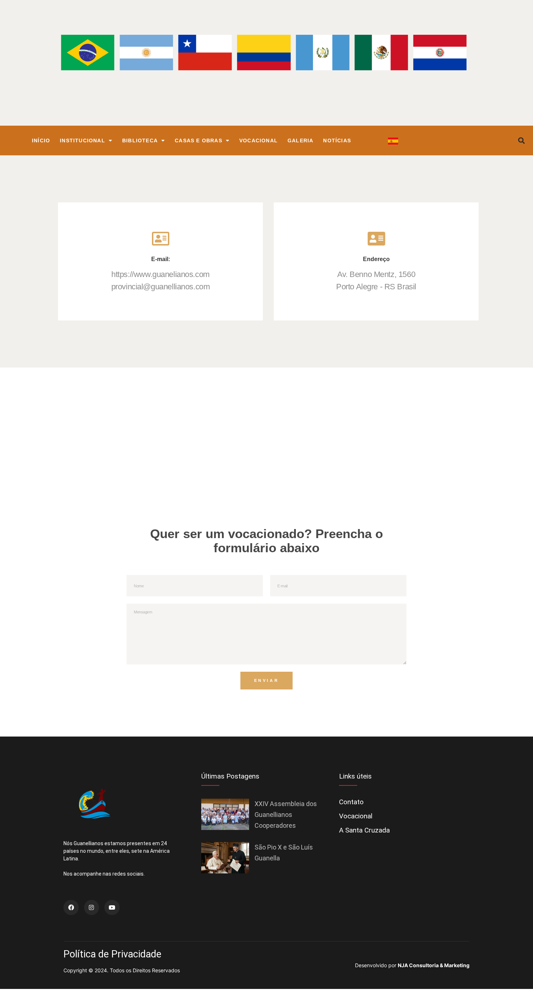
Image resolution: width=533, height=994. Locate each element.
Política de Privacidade (112, 954)
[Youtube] (112, 907)
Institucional (82, 140)
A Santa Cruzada (364, 830)
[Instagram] (91, 907)
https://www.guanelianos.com (160, 274)
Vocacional (258, 140)
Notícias (337, 140)
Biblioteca (140, 140)
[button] (522, 141)
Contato (351, 802)
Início (41, 140)
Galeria (300, 140)
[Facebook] (71, 907)
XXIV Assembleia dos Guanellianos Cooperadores (286, 814)
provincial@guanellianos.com (160, 286)
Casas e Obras (198, 140)
